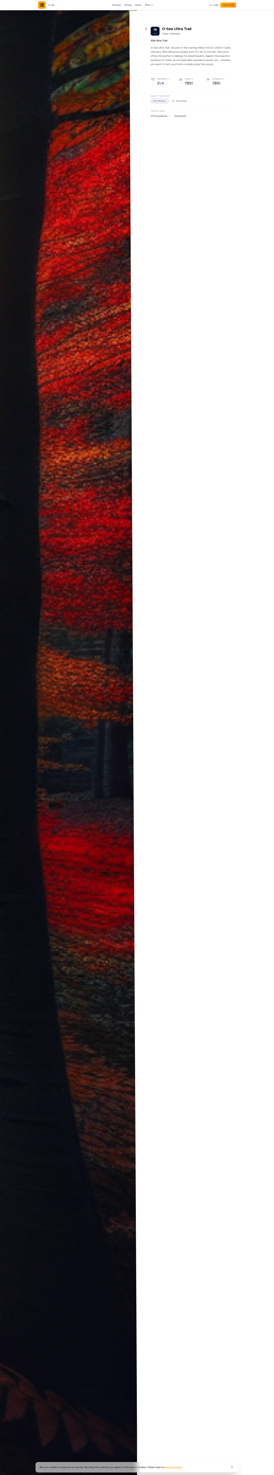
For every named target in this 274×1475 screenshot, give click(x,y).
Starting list (180, 116)
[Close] (232, 1467)
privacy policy (174, 1467)
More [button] (147, 5)
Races (138, 5)
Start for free (228, 5)
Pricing (128, 5)
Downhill (217, 79)
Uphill (188, 79)
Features (116, 5)
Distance (161, 79)
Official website (159, 116)
